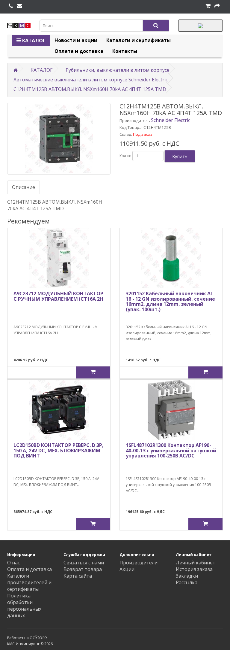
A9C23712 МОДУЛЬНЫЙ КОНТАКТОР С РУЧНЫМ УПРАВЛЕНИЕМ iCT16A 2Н (58, 296)
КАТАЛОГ (33, 40)
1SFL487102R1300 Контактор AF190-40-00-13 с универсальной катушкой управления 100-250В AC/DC (171, 450)
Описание (23, 187)
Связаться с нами (83, 562)
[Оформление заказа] (217, 6)
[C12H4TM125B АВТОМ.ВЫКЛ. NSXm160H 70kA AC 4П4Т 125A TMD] (59, 139)
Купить (179, 156)
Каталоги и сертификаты (138, 40)
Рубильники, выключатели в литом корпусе (118, 70)
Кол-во (125, 155)
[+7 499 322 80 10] (11, 6)
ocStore (38, 637)
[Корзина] (208, 6)
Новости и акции (76, 40)
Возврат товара (82, 569)
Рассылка (186, 582)
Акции (126, 569)
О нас (13, 562)
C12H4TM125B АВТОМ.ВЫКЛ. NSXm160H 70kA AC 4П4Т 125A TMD (89, 89)
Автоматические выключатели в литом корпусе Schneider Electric (90, 79)
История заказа (194, 569)
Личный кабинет (195, 562)
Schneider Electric (170, 120)
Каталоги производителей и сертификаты (29, 582)
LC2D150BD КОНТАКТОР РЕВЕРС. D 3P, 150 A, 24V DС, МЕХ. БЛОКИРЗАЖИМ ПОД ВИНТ (58, 450)
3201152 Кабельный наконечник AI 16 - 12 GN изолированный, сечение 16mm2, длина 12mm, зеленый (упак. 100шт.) (170, 301)
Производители (138, 562)
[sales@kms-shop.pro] (19, 6)
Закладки (187, 576)
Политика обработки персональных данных (24, 605)
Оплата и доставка (79, 51)
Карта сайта (77, 576)
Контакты (124, 51)
